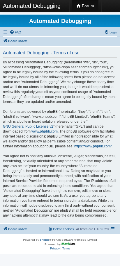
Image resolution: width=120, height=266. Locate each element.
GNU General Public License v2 (28, 126)
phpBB (44, 239)
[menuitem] (15, 32)
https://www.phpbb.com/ (93, 146)
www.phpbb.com (44, 131)
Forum (87, 5)
